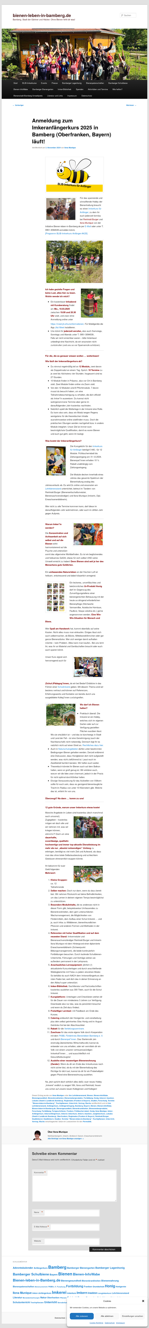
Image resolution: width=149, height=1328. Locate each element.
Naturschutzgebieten (68, 748)
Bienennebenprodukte (73, 1098)
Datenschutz (110, 1322)
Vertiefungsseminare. (74, 1028)
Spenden (79, 89)
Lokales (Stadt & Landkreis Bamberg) (47, 1100)
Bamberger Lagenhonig (71, 83)
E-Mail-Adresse (41, 1226)
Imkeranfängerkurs (52, 1113)
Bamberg (79, 1105)
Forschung (36, 1111)
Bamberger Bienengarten (42, 89)
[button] (143, 1301)
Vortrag (81, 1103)
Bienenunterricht (41, 1287)
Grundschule (98, 1286)
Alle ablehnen (107, 1316)
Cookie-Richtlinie (96, 1322)
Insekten (110, 1098)
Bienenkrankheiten (56, 1098)
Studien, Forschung (99, 1100)
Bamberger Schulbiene (117, 83)
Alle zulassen (82, 1316)
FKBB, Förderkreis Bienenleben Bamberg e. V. (81, 1035)
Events (44, 83)
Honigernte (121, 1286)
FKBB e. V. (52, 1286)
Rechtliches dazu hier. (93, 745)
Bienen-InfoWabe (21, 89)
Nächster (131, 105)
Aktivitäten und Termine (98, 89)
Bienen (90, 1095)
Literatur (17, 1297)
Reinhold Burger (102, 1116)
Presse (55, 83)
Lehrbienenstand (53, 488)
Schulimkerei (64, 686)
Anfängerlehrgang (66, 1105)
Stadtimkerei (37, 1119)
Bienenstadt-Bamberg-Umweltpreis (28, 95)
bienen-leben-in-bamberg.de (42, 15)
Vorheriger (18, 105)
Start (16, 83)
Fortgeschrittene (59, 1111)
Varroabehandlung (64, 1302)
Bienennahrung (110, 1280)
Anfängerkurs (52, 1105)
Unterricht (73, 1103)
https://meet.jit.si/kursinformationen (67, 323)
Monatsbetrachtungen (31, 1298)
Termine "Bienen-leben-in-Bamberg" (77, 1119)
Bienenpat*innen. (69, 1039)
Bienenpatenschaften (95, 83)
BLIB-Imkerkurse (29, 83)
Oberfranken (62, 1116)
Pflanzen (63, 1298)
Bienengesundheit (39, 1098)
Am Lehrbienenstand (77, 1095)
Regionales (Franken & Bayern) (77, 1100)
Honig (96, 1098)
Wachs (88, 1103)
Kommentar (40, 1172)
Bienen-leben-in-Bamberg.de (44, 1108)
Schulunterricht (21, 1302)
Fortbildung (88, 1098)
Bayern (87, 1105)
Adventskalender (23, 1267)
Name (38, 1212)
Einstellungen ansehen (132, 1316)
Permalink (87, 1121)
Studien (58, 1119)
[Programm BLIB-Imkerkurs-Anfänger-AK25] (66, 233)
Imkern (81, 1113)
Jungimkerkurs (99, 1113)
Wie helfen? (117, 89)
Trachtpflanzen (62, 1103)
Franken (70, 1111)
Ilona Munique (70, 147)
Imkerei (103, 1098)
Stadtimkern (49, 1119)
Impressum (120, 1322)
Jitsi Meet (59, 327)
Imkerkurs (72, 1113)
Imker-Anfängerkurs (41, 1293)
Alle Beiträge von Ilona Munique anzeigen (66, 1138)
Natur (43, 1297)
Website (37, 1240)
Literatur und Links (55, 95)
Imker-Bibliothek (64, 89)
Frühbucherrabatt (81, 1111)
